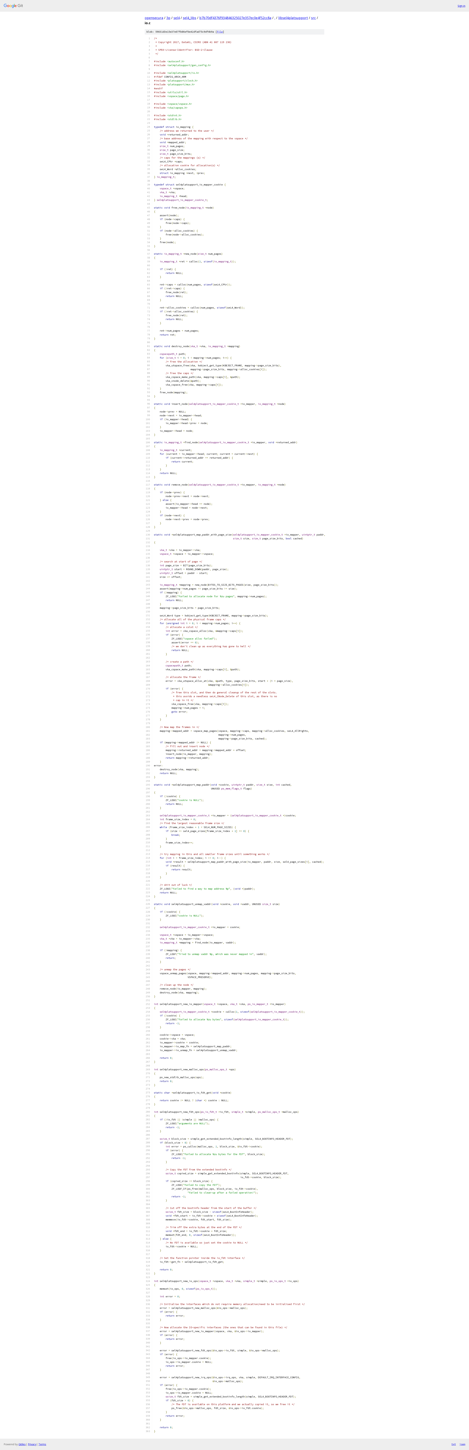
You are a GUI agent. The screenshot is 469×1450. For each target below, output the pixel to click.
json (462, 1444)
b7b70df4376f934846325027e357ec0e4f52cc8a (235, 18)
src (313, 18)
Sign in (461, 6)
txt (453, 1444)
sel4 (176, 18)
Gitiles (22, 1444)
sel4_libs (189, 18)
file (220, 31)
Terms (42, 1444)
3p (168, 18)
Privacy (32, 1444)
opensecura (154, 18)
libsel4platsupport (293, 18)
